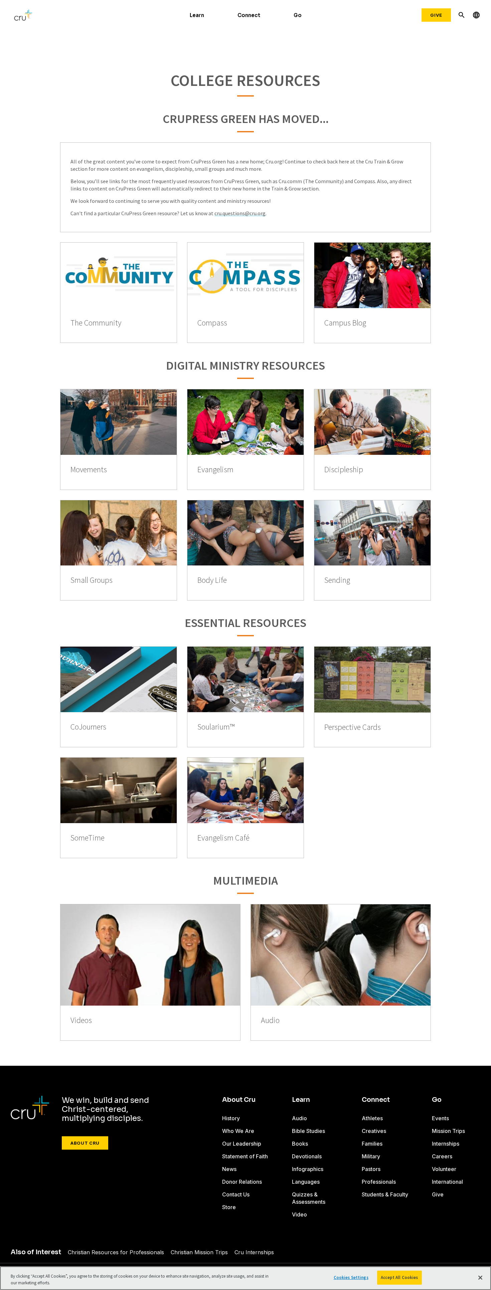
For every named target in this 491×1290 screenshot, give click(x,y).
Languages (306, 1181)
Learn (197, 15)
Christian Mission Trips (199, 1252)
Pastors (371, 1169)
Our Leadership (241, 1143)
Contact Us (236, 1194)
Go (298, 15)
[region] (245, 1278)
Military (371, 1156)
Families (372, 1143)
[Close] (480, 1277)
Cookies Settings (351, 1277)
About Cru (85, 1143)
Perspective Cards (352, 727)
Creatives (374, 1131)
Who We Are (238, 1131)
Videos (81, 1020)
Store (229, 1207)
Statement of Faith (245, 1156)
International (447, 1181)
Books (300, 1143)
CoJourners (88, 727)
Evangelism (215, 470)
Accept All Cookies (399, 1277)
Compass (212, 323)
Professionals (379, 1181)
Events (440, 1118)
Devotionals (307, 1156)
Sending (337, 580)
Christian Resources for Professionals (116, 1252)
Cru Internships (254, 1252)
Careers (442, 1156)
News (229, 1169)
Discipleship (343, 470)
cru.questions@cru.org (240, 213)
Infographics (307, 1169)
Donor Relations (242, 1181)
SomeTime (87, 838)
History (231, 1118)
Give (436, 15)
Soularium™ (216, 727)
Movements (88, 470)
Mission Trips (448, 1131)
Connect (248, 15)
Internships (445, 1143)
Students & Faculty (385, 1194)
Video (299, 1214)
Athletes (372, 1118)
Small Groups (91, 580)
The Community (95, 323)
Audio (270, 1020)
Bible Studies (308, 1131)
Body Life (212, 580)
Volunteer (444, 1169)
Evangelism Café (223, 838)
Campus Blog (345, 323)
